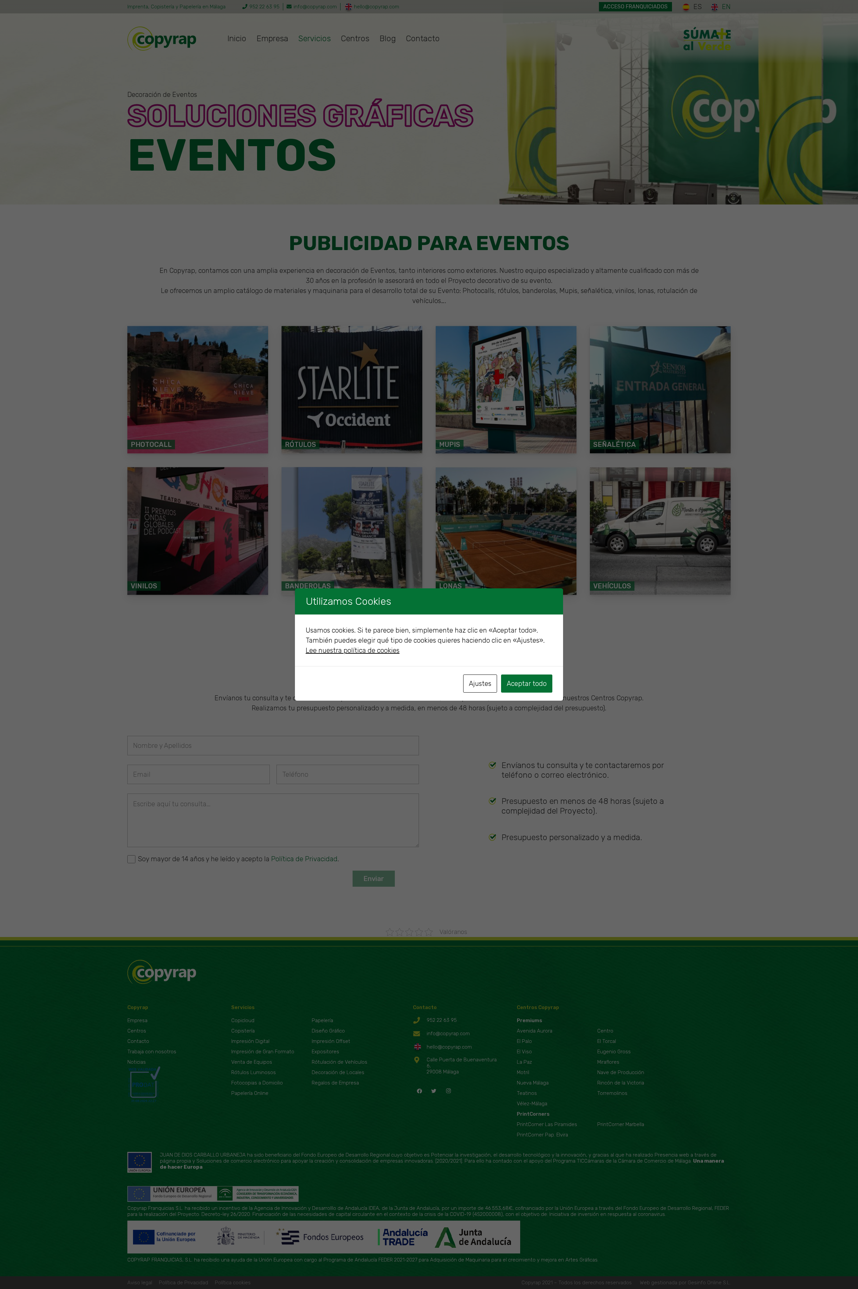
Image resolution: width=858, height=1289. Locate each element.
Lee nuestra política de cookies (353, 650)
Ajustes (480, 684)
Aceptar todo (527, 684)
